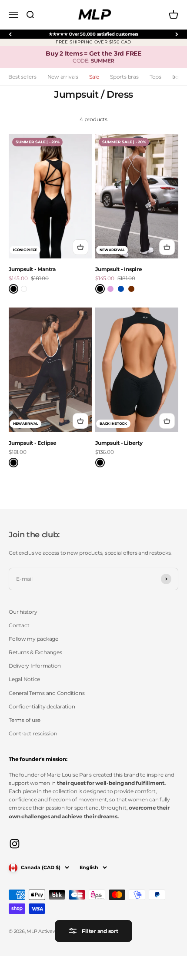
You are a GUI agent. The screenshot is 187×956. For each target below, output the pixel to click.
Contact (19, 625)
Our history (23, 612)
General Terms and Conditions (46, 693)
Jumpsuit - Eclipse (33, 443)
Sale (94, 76)
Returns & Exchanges (35, 652)
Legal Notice (24, 679)
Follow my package (33, 638)
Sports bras (124, 76)
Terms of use (24, 720)
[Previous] (10, 34)
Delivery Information (35, 665)
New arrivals (62, 76)
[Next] (176, 34)
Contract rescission (33, 733)
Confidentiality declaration (42, 706)
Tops (155, 76)
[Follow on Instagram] (14, 844)
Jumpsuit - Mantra (32, 269)
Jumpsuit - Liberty (119, 443)
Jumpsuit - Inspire (118, 269)
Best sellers (22, 76)
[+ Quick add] (80, 247)
